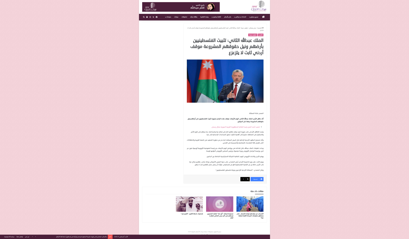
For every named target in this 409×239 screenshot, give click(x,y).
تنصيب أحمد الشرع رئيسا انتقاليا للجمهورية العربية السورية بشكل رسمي (236, 127)
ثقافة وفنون (217, 17)
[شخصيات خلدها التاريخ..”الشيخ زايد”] (189, 204)
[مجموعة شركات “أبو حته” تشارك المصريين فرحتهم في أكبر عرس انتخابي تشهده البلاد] (219, 204)
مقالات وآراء (193, 17)
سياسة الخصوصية (9, 237)
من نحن (27, 237)
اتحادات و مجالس (240, 17)
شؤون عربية (244, 28)
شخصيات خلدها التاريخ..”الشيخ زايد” (192, 214)
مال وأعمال (227, 17)
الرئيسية (259, 28)
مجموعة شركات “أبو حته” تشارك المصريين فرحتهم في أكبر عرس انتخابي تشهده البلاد (220, 216)
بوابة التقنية (204, 17)
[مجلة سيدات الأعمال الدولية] (259, 6)
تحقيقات (184, 17)
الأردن (260, 35)
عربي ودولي (254, 17)
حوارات (176, 17)
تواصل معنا (20, 237)
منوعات (168, 17)
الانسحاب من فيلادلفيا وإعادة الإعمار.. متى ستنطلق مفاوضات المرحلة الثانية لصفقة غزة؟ (250, 216)
